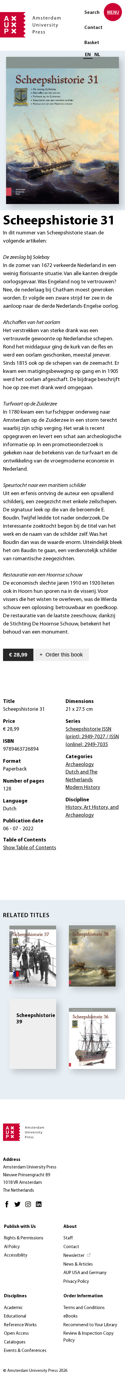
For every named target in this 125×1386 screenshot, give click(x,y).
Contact (93, 27)
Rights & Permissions (23, 1238)
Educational (15, 1316)
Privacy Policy (76, 1282)
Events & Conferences (25, 1351)
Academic (13, 1308)
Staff (68, 1238)
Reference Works (20, 1325)
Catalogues (14, 1342)
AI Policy (12, 1247)
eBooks (70, 1316)
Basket (91, 42)
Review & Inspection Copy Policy (88, 1337)
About (70, 1227)
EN (88, 54)
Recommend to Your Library (90, 1325)
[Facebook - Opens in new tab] (8, 1207)
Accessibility (15, 1255)
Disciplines (15, 1296)
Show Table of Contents (29, 847)
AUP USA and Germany (84, 1273)
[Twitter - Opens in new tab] (19, 1207)
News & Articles (78, 1264)
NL (97, 54)
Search (92, 12)
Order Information (83, 1296)
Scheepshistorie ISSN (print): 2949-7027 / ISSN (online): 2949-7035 (92, 737)
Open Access (16, 1333)
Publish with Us (20, 1227)
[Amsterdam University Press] (30, 25)
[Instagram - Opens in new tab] (29, 1207)
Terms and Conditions (84, 1308)
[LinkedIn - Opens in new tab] (40, 1207)
